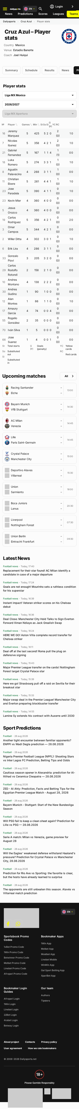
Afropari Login (12, 998)
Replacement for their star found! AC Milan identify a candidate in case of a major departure (36, 572)
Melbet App (47, 948)
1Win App (46, 943)
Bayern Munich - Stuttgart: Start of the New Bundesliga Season (38, 806)
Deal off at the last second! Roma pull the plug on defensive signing (34, 653)
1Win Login (10, 1004)
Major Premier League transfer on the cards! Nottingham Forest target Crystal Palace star (39, 669)
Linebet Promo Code (15, 968)
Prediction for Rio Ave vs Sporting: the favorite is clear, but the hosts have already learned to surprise (38, 875)
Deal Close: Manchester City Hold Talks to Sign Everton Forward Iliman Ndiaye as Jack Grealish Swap (38, 620)
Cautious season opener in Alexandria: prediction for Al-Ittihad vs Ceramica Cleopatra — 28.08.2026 (39, 774)
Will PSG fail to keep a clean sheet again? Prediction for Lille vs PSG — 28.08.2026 (38, 822)
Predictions (25, 13)
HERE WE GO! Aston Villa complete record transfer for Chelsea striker (37, 637)
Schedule (31, 70)
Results (49, 70)
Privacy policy (49, 1041)
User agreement (13, 1048)
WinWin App (47, 964)
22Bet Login (10, 1014)
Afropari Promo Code (15, 973)
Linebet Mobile (49, 959)
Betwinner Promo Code (16, 957)
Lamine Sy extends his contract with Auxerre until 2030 (38, 715)
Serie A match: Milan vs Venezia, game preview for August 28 (35, 839)
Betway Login (11, 1025)
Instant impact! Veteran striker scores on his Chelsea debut (37, 604)
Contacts (30, 1041)
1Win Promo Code (13, 952)
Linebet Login (11, 1009)
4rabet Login (11, 1020)
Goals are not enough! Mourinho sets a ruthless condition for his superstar (39, 588)
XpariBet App (48, 975)
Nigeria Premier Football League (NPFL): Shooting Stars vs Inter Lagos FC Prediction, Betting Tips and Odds (38, 758)
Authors (45, 995)
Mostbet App (48, 954)
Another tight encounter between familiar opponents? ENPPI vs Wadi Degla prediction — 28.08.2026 (37, 742)
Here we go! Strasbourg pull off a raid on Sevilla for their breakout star (39, 685)
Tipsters (45, 1000)
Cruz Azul (26, 21)
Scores (43, 13)
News (8, 13)
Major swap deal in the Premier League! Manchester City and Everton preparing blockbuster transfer (39, 701)
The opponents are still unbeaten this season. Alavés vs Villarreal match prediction (39, 891)
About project (11, 1041)
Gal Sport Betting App (52, 970)
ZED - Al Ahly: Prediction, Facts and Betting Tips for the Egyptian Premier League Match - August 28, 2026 (38, 790)
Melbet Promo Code (15, 963)
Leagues (58, 13)
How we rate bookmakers (42, 1048)
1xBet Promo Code (14, 946)
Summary (11, 70)
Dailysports (9, 21)
